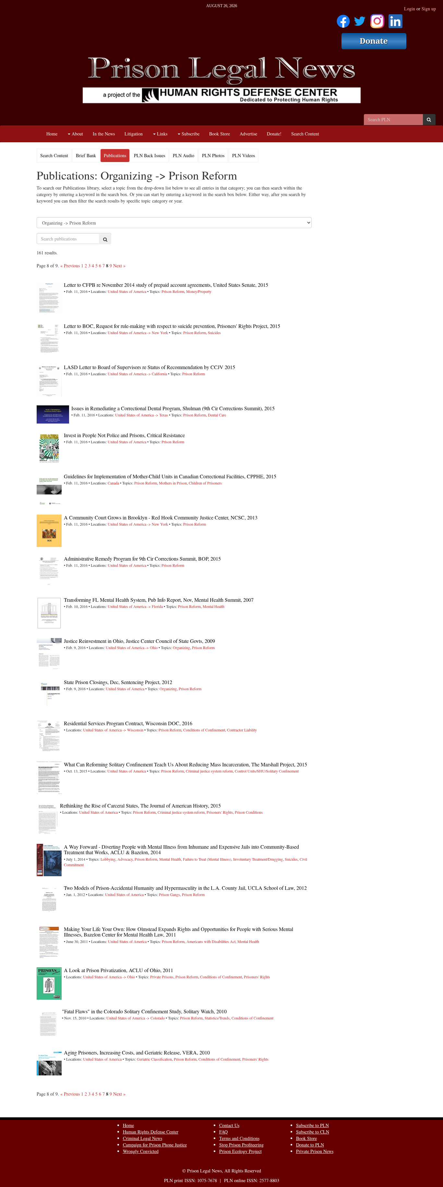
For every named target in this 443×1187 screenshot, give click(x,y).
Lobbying (108, 859)
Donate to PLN (310, 1145)
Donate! (274, 134)
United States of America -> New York (138, 332)
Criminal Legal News (142, 1138)
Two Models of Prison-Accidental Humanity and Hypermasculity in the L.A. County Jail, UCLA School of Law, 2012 (185, 887)
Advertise (248, 134)
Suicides (214, 332)
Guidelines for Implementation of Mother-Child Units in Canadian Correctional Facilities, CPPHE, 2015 (170, 476)
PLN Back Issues (149, 155)
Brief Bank (86, 155)
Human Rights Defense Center (150, 1132)
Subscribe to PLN (312, 1125)
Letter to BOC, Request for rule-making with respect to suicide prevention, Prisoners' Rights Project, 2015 (172, 325)
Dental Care (217, 414)
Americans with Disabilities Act (210, 941)
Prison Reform (173, 291)
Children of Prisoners (205, 482)
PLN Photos (213, 155)
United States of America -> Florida (135, 606)
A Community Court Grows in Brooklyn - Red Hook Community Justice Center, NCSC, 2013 (160, 517)
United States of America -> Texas (141, 414)
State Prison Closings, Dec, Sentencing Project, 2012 (118, 682)
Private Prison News (314, 1151)
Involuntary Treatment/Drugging (258, 859)
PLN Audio (183, 155)
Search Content (305, 134)
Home (51, 134)
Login (409, 9)
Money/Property (198, 291)
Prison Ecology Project (240, 1151)
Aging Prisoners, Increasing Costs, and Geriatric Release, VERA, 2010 (137, 1052)
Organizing (181, 647)
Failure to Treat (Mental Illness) (207, 859)
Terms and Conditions (239, 1138)
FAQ (223, 1132)
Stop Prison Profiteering (241, 1145)
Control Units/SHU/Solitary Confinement (267, 771)
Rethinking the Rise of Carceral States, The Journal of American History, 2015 (140, 805)
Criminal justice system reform (209, 771)
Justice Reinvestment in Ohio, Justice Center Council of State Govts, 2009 (139, 640)
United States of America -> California (137, 373)
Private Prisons (162, 976)
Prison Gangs (169, 894)
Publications (115, 155)
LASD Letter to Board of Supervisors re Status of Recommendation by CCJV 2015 (149, 367)
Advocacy (125, 859)
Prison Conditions (249, 812)
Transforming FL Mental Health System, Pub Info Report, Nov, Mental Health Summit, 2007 (159, 599)
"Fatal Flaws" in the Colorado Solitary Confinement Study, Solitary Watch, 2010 (144, 1011)
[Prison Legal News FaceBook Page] (343, 19)
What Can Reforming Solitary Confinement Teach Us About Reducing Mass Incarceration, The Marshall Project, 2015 (185, 764)
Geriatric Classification (154, 1059)
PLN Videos (243, 155)
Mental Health (213, 606)
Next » (119, 265)
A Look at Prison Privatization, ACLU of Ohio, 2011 (118, 970)
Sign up (429, 9)
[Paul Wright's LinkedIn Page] (395, 19)
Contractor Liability (242, 729)
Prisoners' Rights (220, 812)
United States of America (127, 291)
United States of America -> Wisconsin (113, 729)
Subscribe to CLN (312, 1132)
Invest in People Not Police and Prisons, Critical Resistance (124, 435)
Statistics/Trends (217, 1017)
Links (161, 134)
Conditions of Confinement (204, 729)
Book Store (219, 134)
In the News (104, 134)
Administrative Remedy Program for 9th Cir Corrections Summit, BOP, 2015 (142, 558)
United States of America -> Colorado (135, 1017)
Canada (113, 482)
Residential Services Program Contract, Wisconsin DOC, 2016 (128, 723)
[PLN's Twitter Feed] (360, 19)
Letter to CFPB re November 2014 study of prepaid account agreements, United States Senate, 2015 (166, 284)
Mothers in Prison (173, 482)
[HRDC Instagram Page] (377, 19)
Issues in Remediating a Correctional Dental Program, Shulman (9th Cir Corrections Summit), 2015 (173, 408)
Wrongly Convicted (141, 1151)
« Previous (70, 265)
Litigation (134, 134)
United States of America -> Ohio (132, 647)
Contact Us (229, 1125)
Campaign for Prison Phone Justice (155, 1145)
